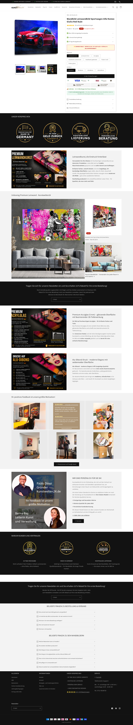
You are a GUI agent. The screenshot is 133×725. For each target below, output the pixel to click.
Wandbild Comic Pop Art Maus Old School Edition (97, 237)
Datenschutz (14, 683)
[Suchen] (113, 7)
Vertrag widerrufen (16, 691)
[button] (75, 7)
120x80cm (90, 70)
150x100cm (101, 70)
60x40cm (71, 70)
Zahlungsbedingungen (17, 689)
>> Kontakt (78, 521)
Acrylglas (96, 56)
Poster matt (105, 59)
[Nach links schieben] (13, 69)
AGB (12, 680)
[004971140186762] (119, 2)
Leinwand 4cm (85, 56)
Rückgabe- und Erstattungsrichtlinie (49, 683)
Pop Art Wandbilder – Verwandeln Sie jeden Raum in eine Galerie (102, 275)
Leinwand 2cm (73, 56)
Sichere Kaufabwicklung (17, 686)
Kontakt (41, 677)
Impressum (14, 677)
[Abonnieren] (80, 300)
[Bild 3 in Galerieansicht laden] (41, 69)
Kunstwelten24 (68, 722)
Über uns (41, 686)
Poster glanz (72, 63)
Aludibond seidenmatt (75, 59)
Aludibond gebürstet (91, 59)
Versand (41, 680)
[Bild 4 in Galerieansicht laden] (52, 69)
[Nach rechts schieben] (59, 69)
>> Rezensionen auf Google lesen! (66, 464)
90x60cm (80, 70)
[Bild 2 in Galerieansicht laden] (31, 69)
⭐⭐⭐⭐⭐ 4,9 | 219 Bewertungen (78, 692)
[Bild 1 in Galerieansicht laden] (20, 69)
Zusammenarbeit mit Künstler (47, 689)
